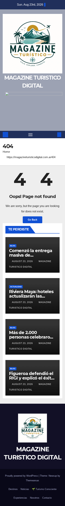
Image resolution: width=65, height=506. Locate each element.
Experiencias (20, 497)
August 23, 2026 (23, 261)
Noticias (25, 489)
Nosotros (34, 497)
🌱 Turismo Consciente (44, 489)
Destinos (13, 489)
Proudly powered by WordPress (22, 475)
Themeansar (32, 480)
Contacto (47, 497)
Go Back (32, 219)
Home (6, 151)
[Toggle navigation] (30, 134)
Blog (12, 246)
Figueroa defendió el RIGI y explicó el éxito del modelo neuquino (32, 378)
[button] (54, 134)
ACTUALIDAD (16, 287)
